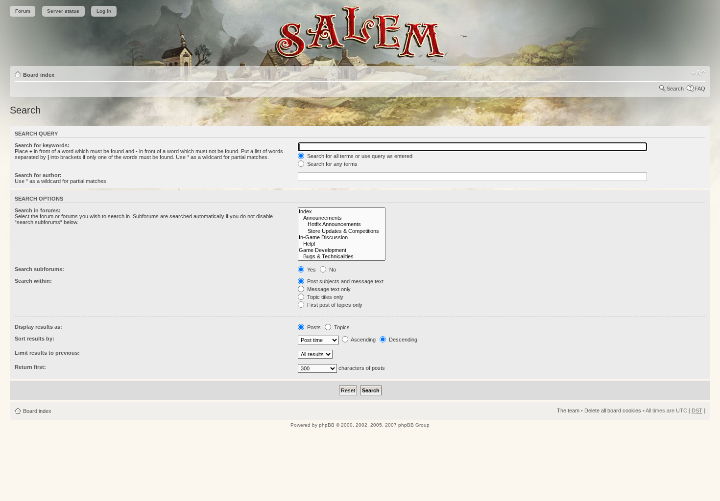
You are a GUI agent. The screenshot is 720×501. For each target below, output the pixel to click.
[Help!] (341, 244)
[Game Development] (341, 250)
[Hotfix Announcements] (341, 224)
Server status (63, 11)
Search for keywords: (42, 145)
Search (675, 88)
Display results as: (38, 327)
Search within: (33, 281)
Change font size (698, 72)
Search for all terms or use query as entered (359, 156)
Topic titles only (324, 297)
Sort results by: (34, 339)
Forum (22, 11)
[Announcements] (341, 218)
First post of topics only (334, 305)
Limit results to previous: (47, 353)
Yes (311, 270)
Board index (38, 75)
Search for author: (38, 175)
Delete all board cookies (612, 410)
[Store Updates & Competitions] (341, 231)
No (332, 270)
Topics (341, 327)
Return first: (30, 367)
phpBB (327, 425)
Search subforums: (39, 269)
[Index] (341, 211)
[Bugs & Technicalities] (341, 256)
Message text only (328, 289)
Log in (103, 11)
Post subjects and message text (345, 281)
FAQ (700, 88)
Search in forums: (38, 210)
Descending (402, 339)
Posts (313, 327)
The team (568, 410)
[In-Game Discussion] (341, 237)
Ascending (363, 339)
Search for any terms (332, 164)
